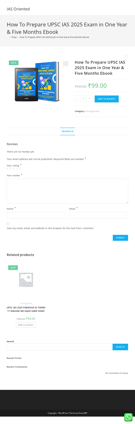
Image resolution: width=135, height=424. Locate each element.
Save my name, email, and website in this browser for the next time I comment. (50, 228)
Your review (14, 175)
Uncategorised (92, 111)
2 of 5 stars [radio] (11, 169)
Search (10, 341)
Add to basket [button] (25, 324)
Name (11, 208)
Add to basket (106, 98)
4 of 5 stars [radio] (17, 169)
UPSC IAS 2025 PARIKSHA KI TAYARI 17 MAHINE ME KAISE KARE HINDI (26, 309)
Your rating (14, 165)
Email (73, 208)
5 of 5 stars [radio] (20, 169)
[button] (65, 63)
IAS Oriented (18, 9)
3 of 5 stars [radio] (14, 169)
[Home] (7, 37)
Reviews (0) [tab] (67, 131)
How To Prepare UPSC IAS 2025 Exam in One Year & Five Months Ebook (54, 37)
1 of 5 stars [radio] (8, 169)
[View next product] (126, 57)
